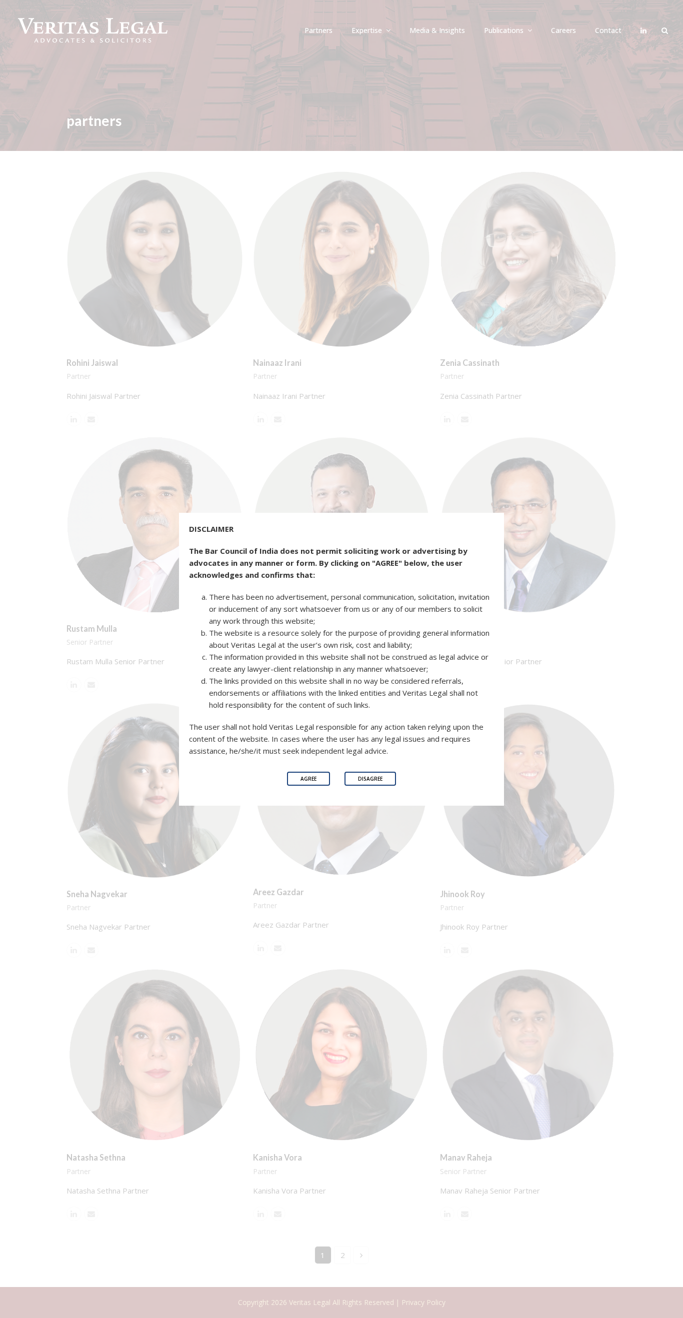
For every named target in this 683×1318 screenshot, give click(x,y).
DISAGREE (370, 778)
